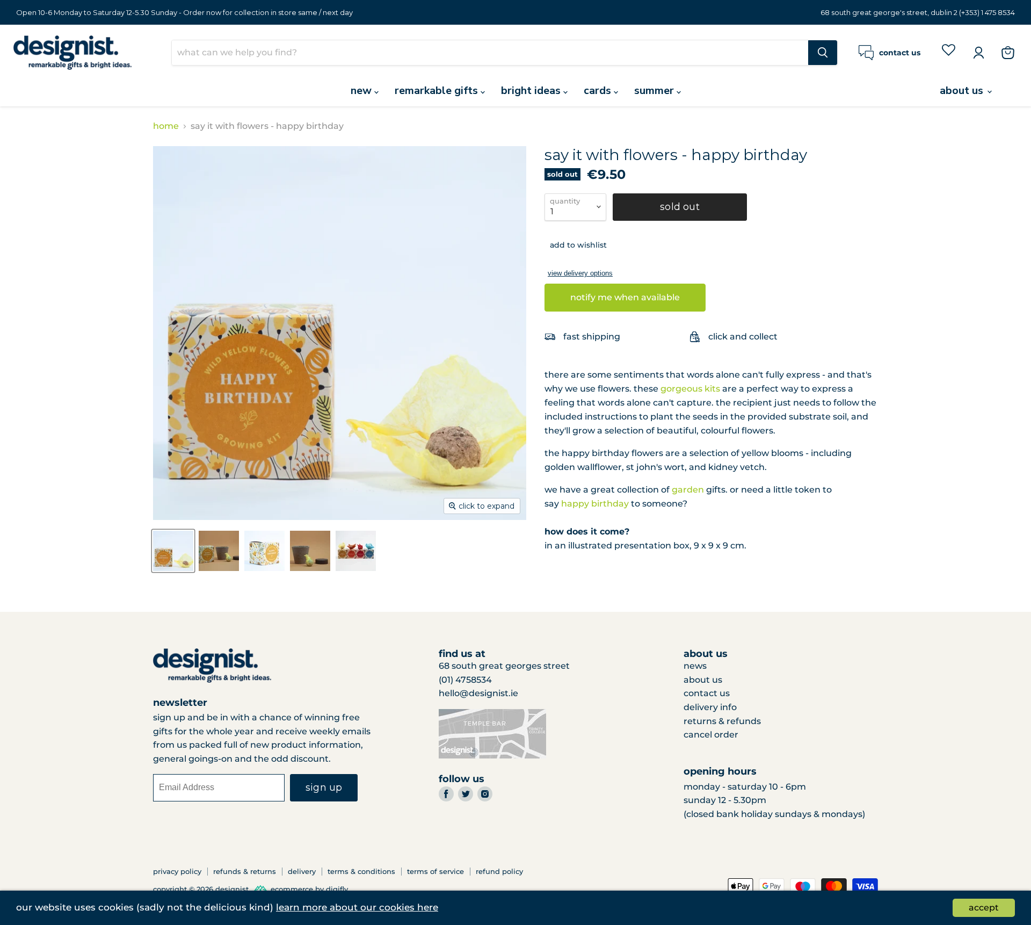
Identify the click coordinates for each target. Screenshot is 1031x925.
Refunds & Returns (244, 871)
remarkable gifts (438, 90)
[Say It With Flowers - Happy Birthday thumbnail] (173, 551)
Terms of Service (435, 871)
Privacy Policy (177, 871)
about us (963, 90)
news (695, 666)
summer (655, 90)
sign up (324, 787)
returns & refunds (722, 721)
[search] (490, 52)
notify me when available (625, 297)
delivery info (710, 707)
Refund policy (499, 871)
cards (599, 90)
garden (688, 490)
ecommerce (292, 889)
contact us (707, 693)
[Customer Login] (978, 52)
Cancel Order (711, 734)
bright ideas (532, 90)
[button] (575, 245)
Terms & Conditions (361, 871)
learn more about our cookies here (357, 907)
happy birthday (595, 503)
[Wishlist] (948, 52)
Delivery (302, 871)
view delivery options (580, 273)
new (362, 90)
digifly (337, 889)
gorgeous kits (690, 389)
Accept (984, 907)
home (166, 126)
